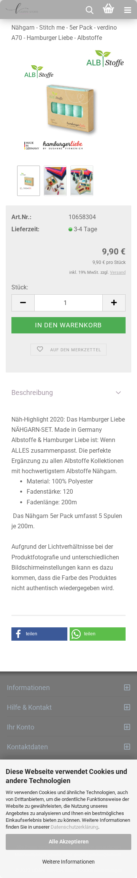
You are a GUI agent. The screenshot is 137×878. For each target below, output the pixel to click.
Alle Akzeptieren (69, 842)
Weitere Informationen (68, 862)
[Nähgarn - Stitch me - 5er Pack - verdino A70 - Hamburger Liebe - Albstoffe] (68, 107)
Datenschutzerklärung (74, 827)
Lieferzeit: (25, 229)
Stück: (19, 287)
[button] (39, 634)
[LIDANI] (19, 9)
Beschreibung (32, 392)
